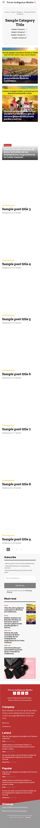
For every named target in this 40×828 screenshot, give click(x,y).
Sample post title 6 (16, 374)
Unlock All (20, 585)
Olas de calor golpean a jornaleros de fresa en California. (14, 610)
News (6, 71)
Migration (7, 145)
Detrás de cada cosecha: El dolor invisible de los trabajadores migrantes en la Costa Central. (14, 638)
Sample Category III (18, 35)
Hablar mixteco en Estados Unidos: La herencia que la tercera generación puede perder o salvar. (13, 623)
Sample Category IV (19, 38)
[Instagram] (18, 693)
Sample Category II (18, 32)
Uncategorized (8, 205)
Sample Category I (18, 29)
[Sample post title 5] (20, 292)
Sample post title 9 (16, 539)
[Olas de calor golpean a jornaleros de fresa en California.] (20, 66)
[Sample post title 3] (20, 182)
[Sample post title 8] (20, 457)
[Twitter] (22, 693)
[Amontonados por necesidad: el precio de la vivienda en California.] (31, 649)
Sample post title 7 (16, 429)
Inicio (7, 12)
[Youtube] (26, 693)
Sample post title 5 (16, 319)
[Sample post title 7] (20, 402)
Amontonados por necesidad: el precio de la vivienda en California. (13, 650)
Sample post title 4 (16, 264)
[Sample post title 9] (20, 512)
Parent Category (17, 12)
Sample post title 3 (16, 209)
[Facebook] (14, 693)
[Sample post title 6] (20, 347)
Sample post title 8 (16, 484)
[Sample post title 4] (20, 237)
